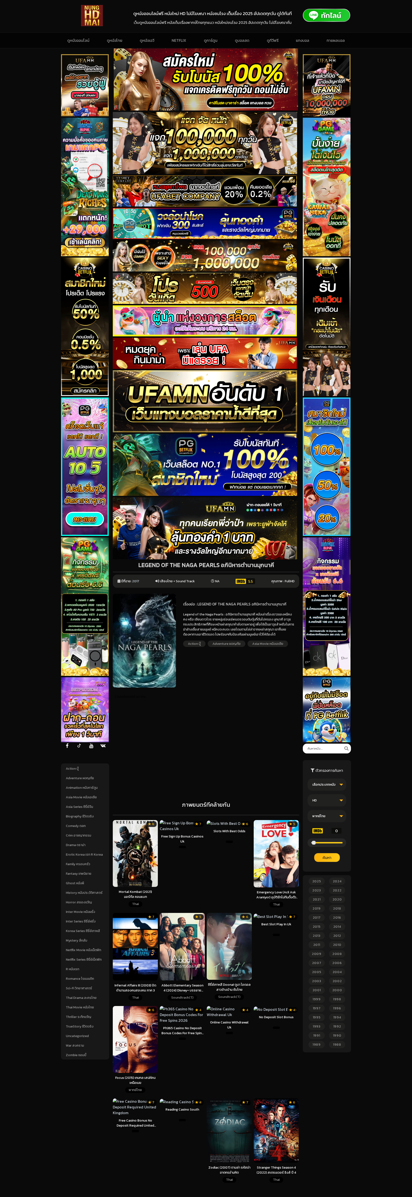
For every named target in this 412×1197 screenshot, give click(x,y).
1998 (337, 999)
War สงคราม (75, 1045)
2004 (337, 972)
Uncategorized (77, 1035)
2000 (337, 990)
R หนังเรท (72, 969)
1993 (316, 1026)
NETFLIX (179, 40)
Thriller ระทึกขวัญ (78, 1016)
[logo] (92, 25)
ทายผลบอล (336, 40)
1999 (317, 999)
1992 (337, 1026)
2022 (337, 890)
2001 (317, 990)
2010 (337, 944)
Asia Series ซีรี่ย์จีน (79, 806)
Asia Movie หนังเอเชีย (81, 797)
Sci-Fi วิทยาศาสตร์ (79, 988)
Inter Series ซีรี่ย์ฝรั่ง (81, 921)
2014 (337, 926)
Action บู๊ (72, 768)
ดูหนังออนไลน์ (78, 40)
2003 (316, 981)
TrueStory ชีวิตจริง (79, 1026)
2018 (337, 908)
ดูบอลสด (242, 40)
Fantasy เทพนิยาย (78, 873)
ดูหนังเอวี (147, 40)
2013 (316, 935)
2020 (337, 899)
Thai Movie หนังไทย (80, 1007)
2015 (317, 926)
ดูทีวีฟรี (272, 40)
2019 (317, 908)
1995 (317, 1017)
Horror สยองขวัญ (79, 902)
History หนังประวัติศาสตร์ (84, 892)
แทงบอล (302, 40)
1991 (316, 1035)
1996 (337, 1008)
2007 (316, 962)
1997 (317, 1008)
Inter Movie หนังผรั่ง (80, 911)
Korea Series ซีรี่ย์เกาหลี (83, 930)
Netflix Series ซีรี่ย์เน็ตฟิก (84, 959)
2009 (316, 953)
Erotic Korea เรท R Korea (84, 854)
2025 (316, 881)
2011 (316, 944)
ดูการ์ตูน (210, 40)
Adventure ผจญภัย (80, 778)
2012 (337, 935)
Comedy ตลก (76, 825)
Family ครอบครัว (78, 864)
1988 (337, 1044)
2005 (316, 972)
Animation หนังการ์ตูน (82, 787)
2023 (316, 890)
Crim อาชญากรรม (78, 835)
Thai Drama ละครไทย (81, 997)
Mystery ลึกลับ (76, 940)
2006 (337, 962)
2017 (135, 581)
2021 (317, 899)
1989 (317, 1044)
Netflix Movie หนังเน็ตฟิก (83, 950)
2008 (337, 953)
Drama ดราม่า (75, 844)
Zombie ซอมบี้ (76, 1055)
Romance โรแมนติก (80, 978)
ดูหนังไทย (114, 40)
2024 (337, 881)
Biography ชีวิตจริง (80, 816)
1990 (337, 1035)
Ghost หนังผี (75, 883)
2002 (337, 981)
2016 (337, 917)
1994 (337, 1017)
